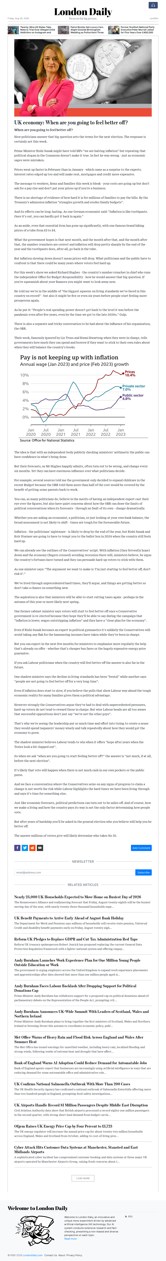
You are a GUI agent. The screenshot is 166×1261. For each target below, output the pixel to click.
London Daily (83, 11)
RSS (130, 1216)
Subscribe (143, 872)
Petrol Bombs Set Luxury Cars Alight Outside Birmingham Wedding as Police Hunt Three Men (36, 31)
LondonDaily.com (32, 1255)
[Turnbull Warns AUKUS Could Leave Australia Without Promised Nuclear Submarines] (113, 30)
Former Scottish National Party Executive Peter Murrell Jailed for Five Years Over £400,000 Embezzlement (87, 31)
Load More (83, 1178)
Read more (70, 1238)
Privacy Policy (74, 1255)
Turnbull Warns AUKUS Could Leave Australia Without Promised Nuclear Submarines (137, 30)
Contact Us (50, 1255)
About (61, 1255)
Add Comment (141, 848)
